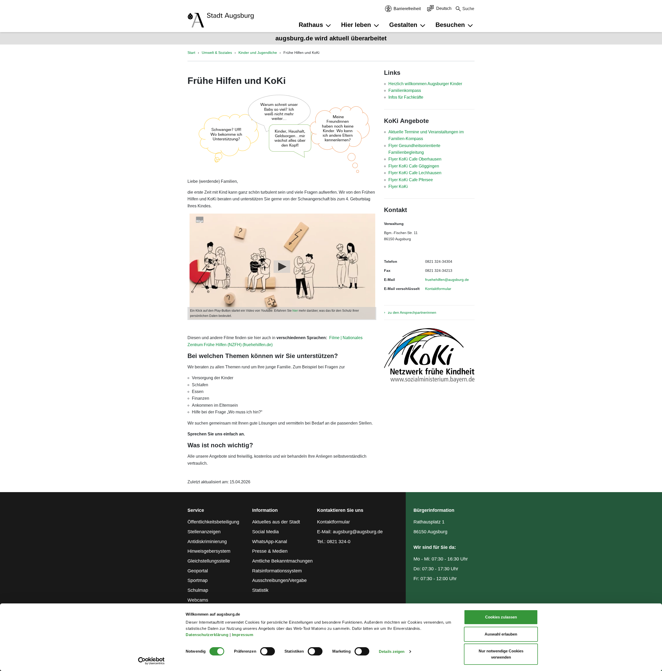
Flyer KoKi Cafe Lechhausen (414, 173)
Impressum (243, 634)
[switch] (267, 651)
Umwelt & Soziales (217, 52)
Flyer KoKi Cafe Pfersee (410, 180)
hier (295, 310)
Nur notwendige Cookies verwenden (501, 654)
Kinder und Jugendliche (257, 52)
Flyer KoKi (398, 186)
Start (191, 52)
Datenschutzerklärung (208, 634)
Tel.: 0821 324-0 (333, 541)
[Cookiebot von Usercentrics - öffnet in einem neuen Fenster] (151, 661)
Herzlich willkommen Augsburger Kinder (425, 84)
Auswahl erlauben (501, 634)
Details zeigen (391, 651)
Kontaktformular (438, 289)
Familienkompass (404, 90)
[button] (315, 25)
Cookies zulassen (501, 617)
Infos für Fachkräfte (405, 97)
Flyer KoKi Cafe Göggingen (413, 166)
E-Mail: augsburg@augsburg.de (350, 531)
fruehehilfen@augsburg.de (447, 280)
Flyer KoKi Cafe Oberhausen (414, 159)
